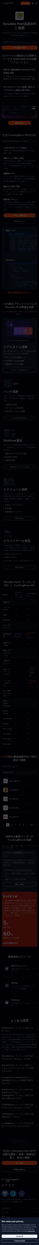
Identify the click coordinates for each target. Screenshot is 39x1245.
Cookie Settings (19, 1241)
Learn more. (31, 1231)
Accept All (19, 1236)
